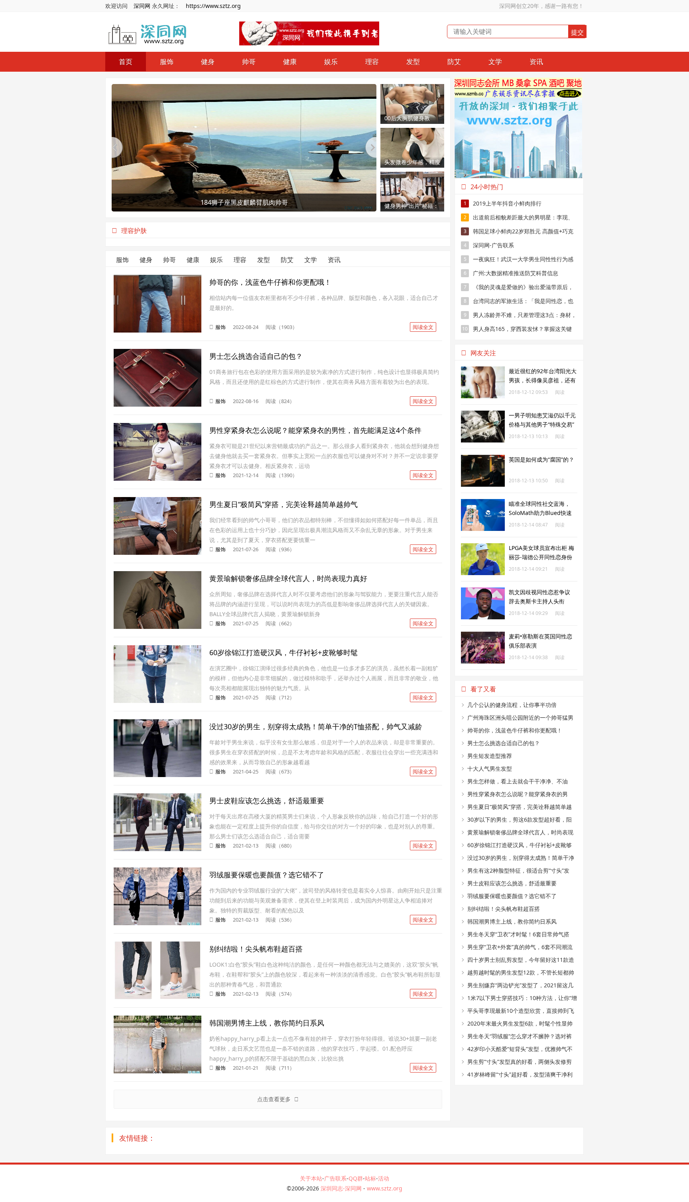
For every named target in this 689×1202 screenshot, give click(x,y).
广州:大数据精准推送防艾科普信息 (511, 273)
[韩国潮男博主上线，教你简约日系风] (157, 1020)
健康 (290, 61)
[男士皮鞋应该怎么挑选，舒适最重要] (157, 797)
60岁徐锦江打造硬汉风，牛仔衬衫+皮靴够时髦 (283, 652)
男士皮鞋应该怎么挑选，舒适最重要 (266, 800)
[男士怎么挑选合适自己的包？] (157, 353)
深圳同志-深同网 (342, 1188)
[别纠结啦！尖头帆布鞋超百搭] (157, 945)
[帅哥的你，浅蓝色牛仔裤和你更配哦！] (157, 279)
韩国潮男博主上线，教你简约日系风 (266, 1023)
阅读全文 (423, 327)
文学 (495, 61)
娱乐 (331, 61)
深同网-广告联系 (489, 245)
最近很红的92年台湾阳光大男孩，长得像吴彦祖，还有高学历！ (543, 380)
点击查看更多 (274, 1099)
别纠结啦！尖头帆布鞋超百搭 (256, 948)
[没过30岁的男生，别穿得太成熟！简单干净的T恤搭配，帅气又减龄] (157, 723)
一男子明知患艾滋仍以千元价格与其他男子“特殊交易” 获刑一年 (542, 424)
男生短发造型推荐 (489, 756)
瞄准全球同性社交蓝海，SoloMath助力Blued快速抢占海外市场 (540, 513)
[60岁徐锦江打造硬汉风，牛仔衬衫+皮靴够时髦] (157, 649)
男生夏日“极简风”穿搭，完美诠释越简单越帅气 (283, 504)
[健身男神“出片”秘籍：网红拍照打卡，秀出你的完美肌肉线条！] (412, 176)
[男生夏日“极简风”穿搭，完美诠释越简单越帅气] (157, 501)
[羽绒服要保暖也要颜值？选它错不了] (157, 871)
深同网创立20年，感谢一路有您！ (541, 6)
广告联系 (335, 1178)
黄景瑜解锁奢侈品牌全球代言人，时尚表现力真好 (288, 578)
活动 (383, 1178)
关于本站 (311, 1178)
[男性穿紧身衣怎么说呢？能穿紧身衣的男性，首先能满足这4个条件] (157, 427)
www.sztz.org (384, 1188)
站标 (370, 1178)
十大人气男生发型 (489, 768)
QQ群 (355, 1178)
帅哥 (249, 61)
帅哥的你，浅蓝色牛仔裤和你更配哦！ (270, 282)
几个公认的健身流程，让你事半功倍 (512, 705)
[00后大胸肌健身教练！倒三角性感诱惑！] (412, 88)
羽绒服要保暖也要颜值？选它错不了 (266, 874)
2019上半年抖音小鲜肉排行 (503, 203)
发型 (413, 61)
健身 (208, 61)
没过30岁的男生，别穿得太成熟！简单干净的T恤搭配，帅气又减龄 (315, 726)
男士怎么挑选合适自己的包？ (256, 356)
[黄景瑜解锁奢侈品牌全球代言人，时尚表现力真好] (157, 575)
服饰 (166, 61)
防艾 (454, 61)
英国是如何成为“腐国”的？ (541, 459)
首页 (125, 61)
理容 (372, 61)
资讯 (536, 61)
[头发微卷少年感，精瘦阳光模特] (412, 132)
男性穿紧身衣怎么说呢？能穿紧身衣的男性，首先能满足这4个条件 (315, 430)
